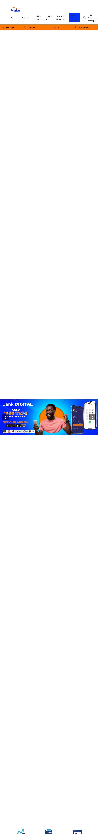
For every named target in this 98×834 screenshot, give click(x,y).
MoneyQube (8, 27)
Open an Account (74, 17)
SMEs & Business (38, 17)
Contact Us (84, 27)
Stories (31, 27)
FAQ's (56, 27)
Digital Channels (59, 17)
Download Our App (93, 19)
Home (14, 18)
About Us (50, 17)
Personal (26, 18)
